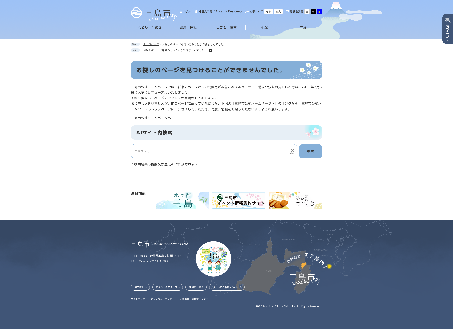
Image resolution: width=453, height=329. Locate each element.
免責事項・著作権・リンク (194, 299)
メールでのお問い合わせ (226, 287)
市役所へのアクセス (166, 287)
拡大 (278, 11)
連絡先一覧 (195, 287)
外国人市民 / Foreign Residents (221, 11)
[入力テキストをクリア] (292, 151)
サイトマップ (138, 299)
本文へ (188, 11)
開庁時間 (139, 287)
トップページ (151, 44)
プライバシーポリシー (162, 299)
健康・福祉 (188, 27)
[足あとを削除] (210, 50)
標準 (268, 11)
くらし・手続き (150, 27)
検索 (310, 151)
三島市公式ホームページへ (151, 117)
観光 (264, 27)
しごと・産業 (226, 27)
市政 (303, 27)
